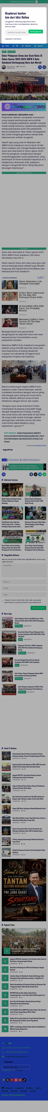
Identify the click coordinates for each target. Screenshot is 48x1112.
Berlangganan (35, 31)
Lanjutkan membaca (13, 39)
